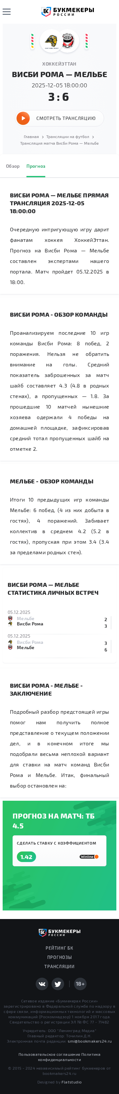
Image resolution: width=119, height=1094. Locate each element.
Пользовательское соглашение (49, 1054)
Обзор (13, 166)
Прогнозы (59, 957)
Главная (31, 136)
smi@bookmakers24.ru (90, 1041)
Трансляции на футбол (67, 136)
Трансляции (59, 966)
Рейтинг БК (59, 948)
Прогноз (35, 166)
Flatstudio (71, 1082)
